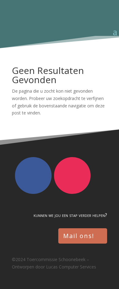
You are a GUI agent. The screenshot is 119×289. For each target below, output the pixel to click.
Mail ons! (78, 236)
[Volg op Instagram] (72, 175)
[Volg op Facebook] (33, 175)
